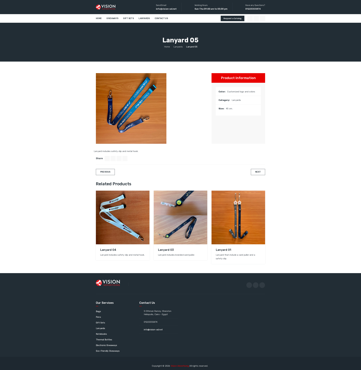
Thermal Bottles (104, 339)
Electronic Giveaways (106, 345)
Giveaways (112, 18)
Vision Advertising (180, 366)
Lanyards (144, 18)
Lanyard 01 (223, 250)
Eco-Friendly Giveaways (108, 351)
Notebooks (101, 334)
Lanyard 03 (166, 250)
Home (99, 18)
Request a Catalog (232, 18)
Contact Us (161, 18)
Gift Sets (128, 18)
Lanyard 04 (108, 250)
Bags (98, 311)
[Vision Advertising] (105, 7)
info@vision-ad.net (166, 9)
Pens (98, 317)
